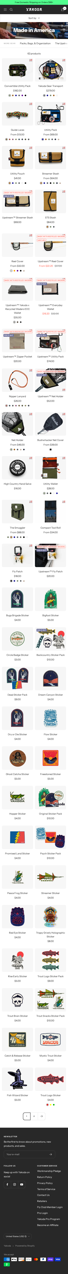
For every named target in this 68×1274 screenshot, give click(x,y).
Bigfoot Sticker (50, 615)
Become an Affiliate (47, 1225)
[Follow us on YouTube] (21, 1184)
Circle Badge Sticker (17, 654)
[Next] (41, 1116)
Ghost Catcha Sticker (17, 774)
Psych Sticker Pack (50, 853)
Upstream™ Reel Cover (50, 261)
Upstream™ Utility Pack (50, 356)
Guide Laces (17, 129)
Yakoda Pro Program (48, 1219)
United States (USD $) (16, 1236)
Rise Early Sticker (17, 976)
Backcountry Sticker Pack (51, 654)
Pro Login (42, 1213)
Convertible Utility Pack (17, 85)
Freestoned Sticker (50, 774)
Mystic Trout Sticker (51, 1055)
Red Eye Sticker (17, 932)
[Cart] (62, 9)
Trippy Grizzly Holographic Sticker (50, 934)
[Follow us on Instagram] (14, 1184)
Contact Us (43, 1195)
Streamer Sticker (50, 893)
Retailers (42, 1201)
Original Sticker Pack (50, 813)
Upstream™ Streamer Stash (17, 217)
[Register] (50, 1154)
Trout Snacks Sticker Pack (50, 1015)
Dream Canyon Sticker (50, 694)
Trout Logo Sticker (50, 1095)
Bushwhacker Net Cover (50, 440)
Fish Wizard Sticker (17, 1095)
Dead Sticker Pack (17, 694)
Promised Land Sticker (17, 853)
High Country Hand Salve (17, 483)
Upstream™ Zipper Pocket (17, 356)
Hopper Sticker (17, 813)
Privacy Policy (45, 1183)
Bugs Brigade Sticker (17, 615)
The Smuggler (17, 527)
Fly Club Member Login (50, 1207)
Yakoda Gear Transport (50, 85)
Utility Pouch (17, 173)
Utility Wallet (50, 483)
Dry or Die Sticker (17, 734)
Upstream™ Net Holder (50, 396)
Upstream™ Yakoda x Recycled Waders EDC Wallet (17, 309)
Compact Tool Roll (50, 527)
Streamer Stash (50, 173)
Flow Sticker (50, 734)
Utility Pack (50, 129)
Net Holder (17, 440)
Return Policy (44, 1177)
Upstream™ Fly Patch (51, 571)
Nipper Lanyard (17, 396)
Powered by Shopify (25, 1245)
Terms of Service (46, 1189)
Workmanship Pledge (49, 1171)
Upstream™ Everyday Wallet (50, 307)
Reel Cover (17, 261)
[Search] (11, 9)
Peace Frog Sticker (17, 893)
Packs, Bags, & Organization (35, 43)
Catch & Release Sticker (18, 1055)
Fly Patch (17, 571)
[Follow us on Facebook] (7, 1184)
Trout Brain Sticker (17, 1015)
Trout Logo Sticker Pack (50, 976)
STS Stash (50, 217)
